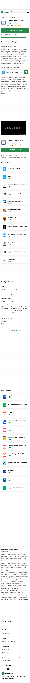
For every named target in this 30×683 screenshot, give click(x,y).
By (11, 23)
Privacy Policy (5, 649)
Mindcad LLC (6, 551)
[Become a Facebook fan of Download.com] (3, 669)
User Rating (10, 25)
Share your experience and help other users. (13, 37)
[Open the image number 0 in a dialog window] (13, 128)
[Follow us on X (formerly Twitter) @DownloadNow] (6, 669)
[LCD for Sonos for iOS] (3, 23)
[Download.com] (5, 12)
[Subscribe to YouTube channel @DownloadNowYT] (9, 669)
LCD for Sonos (15, 20)
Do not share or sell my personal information (13, 658)
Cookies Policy (5, 655)
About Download (6, 633)
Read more (15, 46)
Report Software (16, 330)
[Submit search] (11, 12)
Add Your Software (6, 636)
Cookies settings (6, 660)
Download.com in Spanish (8, 641)
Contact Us (4, 638)
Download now (16, 30)
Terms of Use (5, 652)
